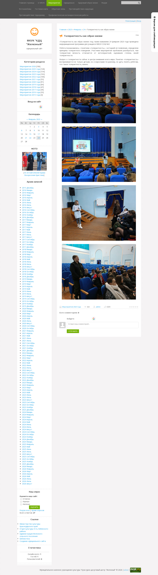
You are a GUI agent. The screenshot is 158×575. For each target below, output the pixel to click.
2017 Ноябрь (27, 244)
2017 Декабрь (28, 247)
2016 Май (26, 200)
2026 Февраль (28, 469)
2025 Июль (26, 451)
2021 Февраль (28, 331)
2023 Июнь (26, 395)
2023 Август (27, 400)
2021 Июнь (26, 338)
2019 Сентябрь (28, 299)
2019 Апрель (27, 286)
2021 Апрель (27, 333)
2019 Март (26, 284)
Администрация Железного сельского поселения (31, 535)
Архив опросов (38, 510)
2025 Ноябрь (27, 461)
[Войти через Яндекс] (89, 319)
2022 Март (26, 358)
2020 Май (26, 318)
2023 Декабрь (28, 410)
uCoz (126, 570)
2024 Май (26, 422)
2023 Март (26, 387)
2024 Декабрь (28, 439)
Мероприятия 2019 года (30, 84)
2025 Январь (27, 442)
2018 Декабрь (28, 276)
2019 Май (26, 289)
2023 (70, 29)
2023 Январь (27, 382)
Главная (62, 29)
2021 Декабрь (28, 350)
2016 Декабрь (28, 217)
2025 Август (27, 454)
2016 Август (27, 207)
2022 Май (26, 363)
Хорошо (26, 501)
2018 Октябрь (28, 271)
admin (98, 307)
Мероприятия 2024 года (30, 71)
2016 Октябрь (28, 212)
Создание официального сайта (33, 541)
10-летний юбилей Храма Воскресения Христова (34, 174)
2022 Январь (27, 353)
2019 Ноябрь (27, 303)
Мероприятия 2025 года (30, 69)
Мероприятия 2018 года (30, 87)
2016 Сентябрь (28, 210)
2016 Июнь (26, 202)
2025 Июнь (26, 449)
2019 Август (27, 296)
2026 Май (26, 476)
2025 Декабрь (28, 464)
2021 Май (26, 336)
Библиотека (25, 539)
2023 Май (26, 392)
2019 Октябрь (28, 301)
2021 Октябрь (28, 345)
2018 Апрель (27, 257)
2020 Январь (27, 308)
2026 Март (26, 471)
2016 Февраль (28, 193)
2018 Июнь (26, 262)
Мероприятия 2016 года (30, 92)
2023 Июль (26, 397)
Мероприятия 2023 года (71, 307)
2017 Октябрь (28, 242)
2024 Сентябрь (28, 432)
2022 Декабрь (28, 380)
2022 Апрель (27, 360)
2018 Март (26, 254)
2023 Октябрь (28, 405)
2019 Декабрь (28, 306)
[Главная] (34, 35)
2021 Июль (26, 340)
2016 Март (26, 195)
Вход (139, 21)
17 (39, 134)
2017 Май (26, 229)
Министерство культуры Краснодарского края (30, 525)
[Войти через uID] (77, 319)
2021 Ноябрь (27, 348)
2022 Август (27, 370)
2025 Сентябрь (28, 456)
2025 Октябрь (28, 459)
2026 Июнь (26, 479)
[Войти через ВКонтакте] (81, 319)
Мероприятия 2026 (28, 66)
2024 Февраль (28, 414)
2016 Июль (26, 205)
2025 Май (26, 447)
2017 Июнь (26, 232)
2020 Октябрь (28, 328)
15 (30, 134)
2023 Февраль (28, 385)
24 (84, 29)
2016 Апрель (27, 197)
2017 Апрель (27, 227)
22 (30, 138)
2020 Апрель (27, 316)
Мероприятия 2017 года (30, 90)
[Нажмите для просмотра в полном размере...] (99, 123)
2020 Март (26, 313)
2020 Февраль (28, 311)
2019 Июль (26, 294)
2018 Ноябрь (27, 274)
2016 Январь (27, 190)
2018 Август (27, 266)
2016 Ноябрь (27, 215)
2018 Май (26, 259)
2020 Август (27, 323)
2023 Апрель (27, 390)
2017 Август (27, 237)
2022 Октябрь (28, 375)
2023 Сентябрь (28, 402)
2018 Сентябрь (28, 269)
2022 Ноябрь (27, 377)
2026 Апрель (27, 474)
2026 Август (27, 484)
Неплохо (26, 504)
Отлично (26, 499)
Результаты (25, 510)
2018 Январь (27, 249)
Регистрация (131, 21)
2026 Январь (27, 466)
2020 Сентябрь (28, 326)
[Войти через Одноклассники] (98, 319)
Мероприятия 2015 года (30, 95)
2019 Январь (27, 279)
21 (26, 138)
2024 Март (26, 417)
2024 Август (27, 429)
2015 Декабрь (28, 188)
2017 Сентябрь (28, 239)
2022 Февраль (28, 355)
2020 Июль (26, 321)
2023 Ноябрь (27, 407)
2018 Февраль (28, 252)
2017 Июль (26, 234)
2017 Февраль (28, 222)
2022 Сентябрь (28, 373)
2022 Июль (26, 368)
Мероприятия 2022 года (30, 77)
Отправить (73, 331)
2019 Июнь (26, 291)
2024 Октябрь (28, 434)
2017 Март (26, 225)
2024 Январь (27, 412)
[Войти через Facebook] (85, 319)
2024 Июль (26, 427)
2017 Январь (27, 220)
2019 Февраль (28, 281)
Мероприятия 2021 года (30, 79)
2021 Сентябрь (28, 343)
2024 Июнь (26, 424)
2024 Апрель (27, 419)
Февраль (77, 29)
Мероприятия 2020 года (30, 82)
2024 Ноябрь (27, 437)
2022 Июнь (26, 365)
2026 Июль (26, 481)
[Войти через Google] (94, 319)
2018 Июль (26, 264)
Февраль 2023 (34, 119)
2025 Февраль (28, 444)
